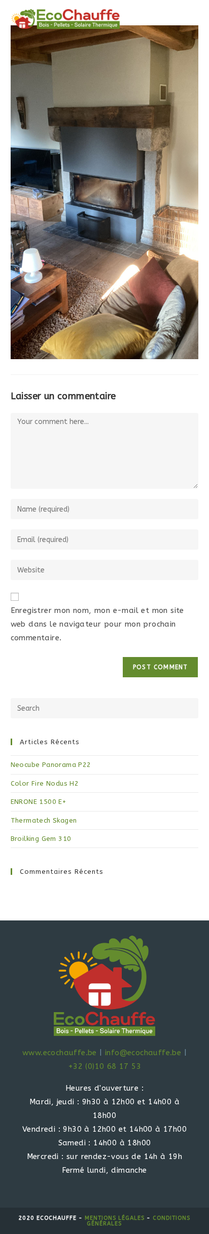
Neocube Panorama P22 (51, 764)
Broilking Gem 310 (41, 838)
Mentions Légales (115, 1218)
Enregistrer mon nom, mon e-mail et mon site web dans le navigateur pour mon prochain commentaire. (97, 624)
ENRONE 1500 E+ (38, 801)
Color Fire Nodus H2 (45, 783)
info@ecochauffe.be (143, 1052)
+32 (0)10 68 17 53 (104, 1066)
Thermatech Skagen (44, 820)
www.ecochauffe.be (59, 1052)
